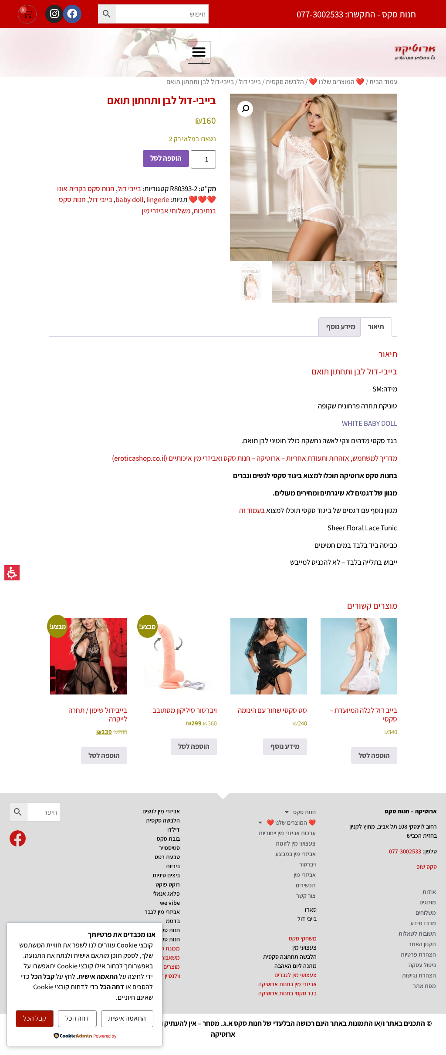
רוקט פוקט (167, 884)
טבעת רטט (167, 857)
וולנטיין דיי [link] (168, 976)
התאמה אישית (127, 1018)
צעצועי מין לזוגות (296, 843)
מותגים (427, 902)
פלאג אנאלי (166, 893)
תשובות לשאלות (417, 933)
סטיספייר (169, 848)
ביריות (173, 866)
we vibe (170, 903)
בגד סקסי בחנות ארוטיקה (287, 993)
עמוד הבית (383, 81)
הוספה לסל (166, 158)
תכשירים (306, 885)
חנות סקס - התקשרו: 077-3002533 (356, 14)
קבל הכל (34, 1018)
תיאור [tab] (376, 326)
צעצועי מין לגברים (295, 975)
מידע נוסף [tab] (340, 326)
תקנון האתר (422, 944)
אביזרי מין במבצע (295, 854)
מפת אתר (424, 986)
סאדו (311, 909)
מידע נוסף (285, 746)
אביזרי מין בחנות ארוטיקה (287, 984)
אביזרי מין (305, 875)
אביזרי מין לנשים (161, 811)
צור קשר (306, 896)
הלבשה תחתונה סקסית (290, 957)
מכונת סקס (167, 948)
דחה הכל (77, 1018)
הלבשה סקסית (285, 81)
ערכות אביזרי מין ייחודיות (287, 833)
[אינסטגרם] (54, 14)
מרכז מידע (423, 923)
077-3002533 (405, 851)
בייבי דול (250, 81)
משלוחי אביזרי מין (166, 211)
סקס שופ (426, 866)
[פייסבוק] (72, 14)
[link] (17, 838)
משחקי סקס (303, 938)
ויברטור (307, 864)
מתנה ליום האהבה (295, 966)
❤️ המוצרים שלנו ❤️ (337, 81)
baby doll (129, 199)
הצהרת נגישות (419, 975)
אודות (429, 892)
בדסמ (173, 921)
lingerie (157, 199)
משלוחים (426, 913)
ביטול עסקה (422, 965)
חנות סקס (304, 812)
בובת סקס (168, 839)
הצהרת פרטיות (418, 954)
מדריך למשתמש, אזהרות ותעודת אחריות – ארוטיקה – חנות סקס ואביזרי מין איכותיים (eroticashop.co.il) (254, 458)
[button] (107, 14)
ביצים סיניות (166, 875)
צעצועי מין (304, 947)
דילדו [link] (173, 829)
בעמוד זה (252, 510)
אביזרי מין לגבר (162, 912)
